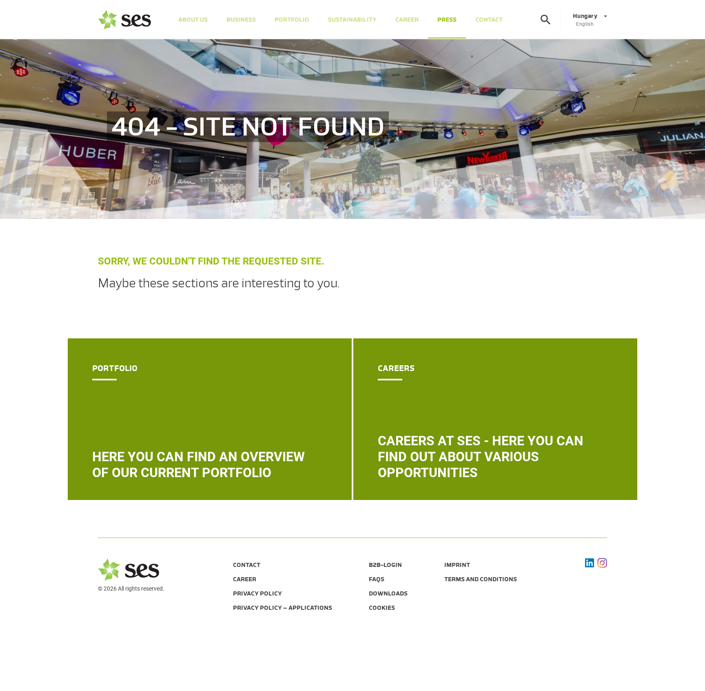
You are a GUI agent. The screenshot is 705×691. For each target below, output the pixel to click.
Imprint (457, 565)
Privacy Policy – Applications (282, 607)
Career (407, 19)
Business (241, 19)
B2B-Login (385, 565)
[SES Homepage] (124, 19)
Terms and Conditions (480, 579)
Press (447, 19)
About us (193, 19)
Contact (489, 19)
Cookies (382, 607)
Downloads (388, 593)
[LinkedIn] (589, 562)
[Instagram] (602, 563)
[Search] (545, 19)
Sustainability (352, 19)
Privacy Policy (257, 593)
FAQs (376, 579)
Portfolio (292, 19)
